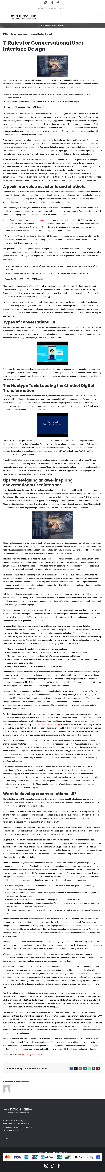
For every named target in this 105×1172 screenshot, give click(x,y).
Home (41, 25)
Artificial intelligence (28, 1055)
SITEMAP (6, 1138)
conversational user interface (48, 724)
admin (6, 1055)
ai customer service (45, 220)
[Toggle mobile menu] (101, 15)
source (40, 107)
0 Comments (38, 1055)
